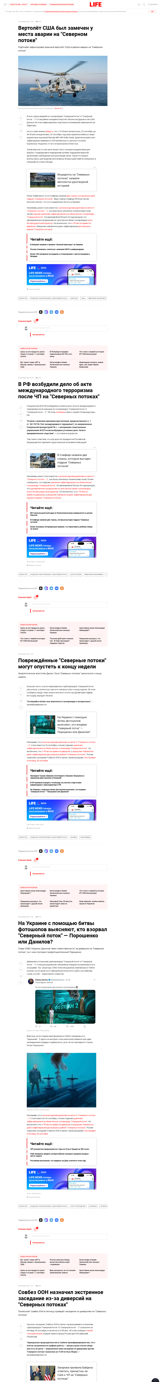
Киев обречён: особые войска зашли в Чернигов (91, 902)
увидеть (49, 131)
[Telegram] (51, 312)
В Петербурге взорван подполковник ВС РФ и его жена (61, 354)
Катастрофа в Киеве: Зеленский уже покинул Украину (60, 364)
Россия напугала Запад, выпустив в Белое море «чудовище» (60, 1262)
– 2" (46, 210)
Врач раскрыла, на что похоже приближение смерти (62, 1271)
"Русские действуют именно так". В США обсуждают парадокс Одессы (61, 640)
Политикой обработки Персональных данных (61, 11)
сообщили (60, 412)
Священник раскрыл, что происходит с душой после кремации (90, 640)
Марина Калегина (34, 828)
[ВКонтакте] (56, 312)
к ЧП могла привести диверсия (56, 751)
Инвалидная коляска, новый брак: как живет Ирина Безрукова (91, 364)
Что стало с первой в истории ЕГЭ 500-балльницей (91, 352)
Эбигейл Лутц (58, 108)
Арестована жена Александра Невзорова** (92, 629)
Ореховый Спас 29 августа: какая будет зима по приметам (61, 903)
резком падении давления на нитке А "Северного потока (68, 742)
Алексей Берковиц (34, 1197)
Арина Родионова (34, 289)
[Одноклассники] (62, 312)
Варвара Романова (35, 565)
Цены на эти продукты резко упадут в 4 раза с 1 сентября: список (32, 354)
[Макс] (46, 312)
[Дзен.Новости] (41, 312)
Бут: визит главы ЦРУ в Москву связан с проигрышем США (33, 364)
